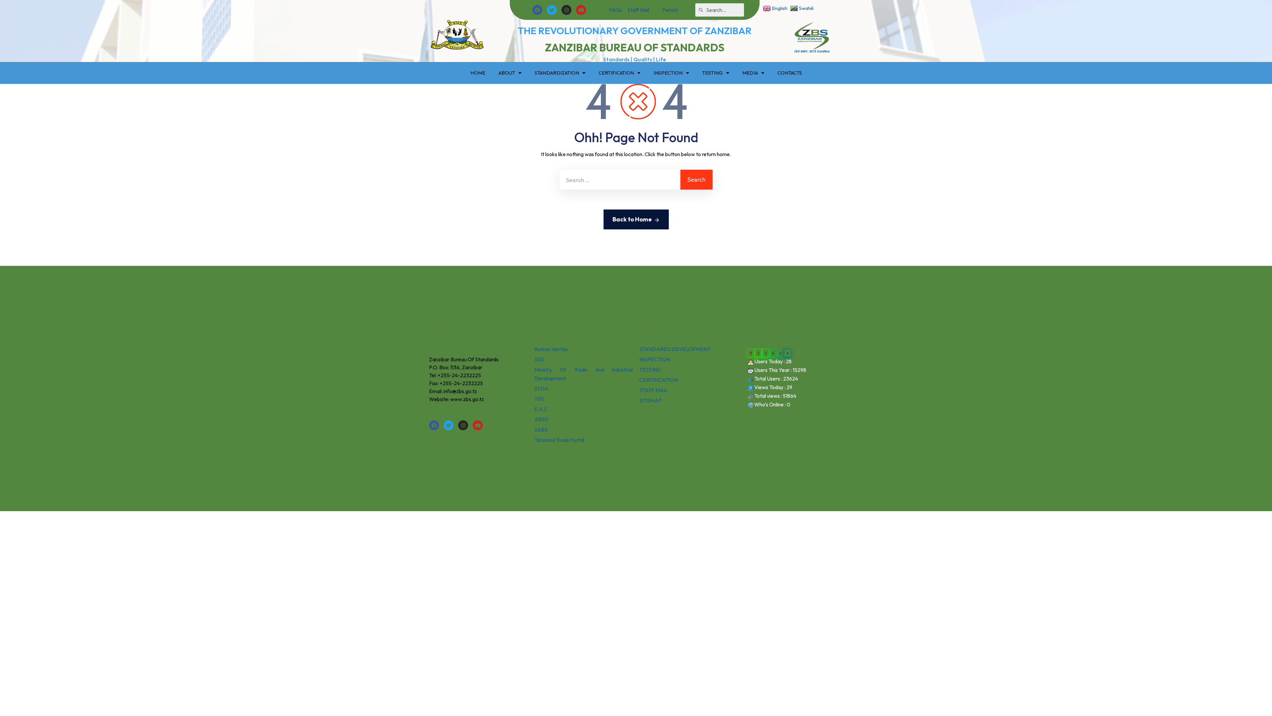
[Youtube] (581, 10)
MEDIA (750, 73)
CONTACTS (789, 73)
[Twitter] (552, 10)
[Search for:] (619, 180)
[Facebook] (537, 10)
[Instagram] (566, 10)
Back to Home (632, 219)
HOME (477, 73)
